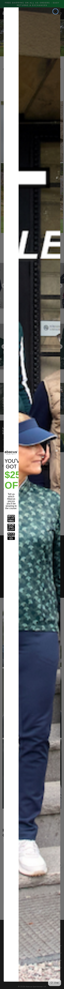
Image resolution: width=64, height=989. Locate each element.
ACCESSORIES (11, 536)
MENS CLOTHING (11, 518)
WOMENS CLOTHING (11, 527)
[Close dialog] (55, 11)
